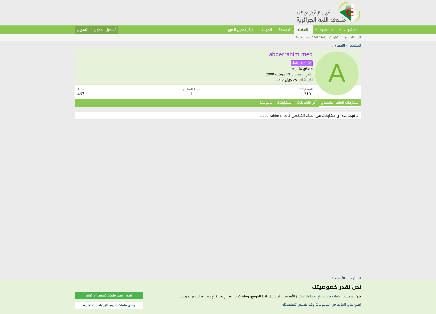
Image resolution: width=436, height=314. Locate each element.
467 (80, 93)
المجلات (266, 30)
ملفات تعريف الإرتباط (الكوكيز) (318, 296)
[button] (340, 29)
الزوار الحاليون (352, 37)
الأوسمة (285, 30)
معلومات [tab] (266, 102)
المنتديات (351, 30)
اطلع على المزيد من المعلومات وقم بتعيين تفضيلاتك (321, 304)
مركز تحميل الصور (241, 30)
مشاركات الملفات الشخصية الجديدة (318, 37)
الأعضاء (303, 30)
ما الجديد (327, 30)
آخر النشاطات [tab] (306, 102)
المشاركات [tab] (284, 102)
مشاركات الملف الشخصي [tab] (340, 102)
